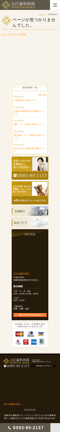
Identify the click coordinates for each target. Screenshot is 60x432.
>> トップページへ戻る (14, 34)
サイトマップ (30, 409)
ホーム (42, 14)
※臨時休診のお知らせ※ (25, 100)
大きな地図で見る (21, 273)
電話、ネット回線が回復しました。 (30, 124)
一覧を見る (41, 94)
